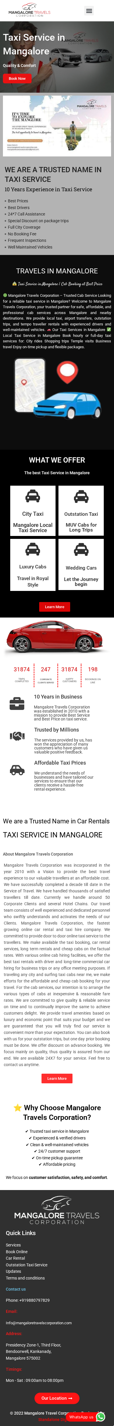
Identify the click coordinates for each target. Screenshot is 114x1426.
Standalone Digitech (57, 1419)
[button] (89, 10)
